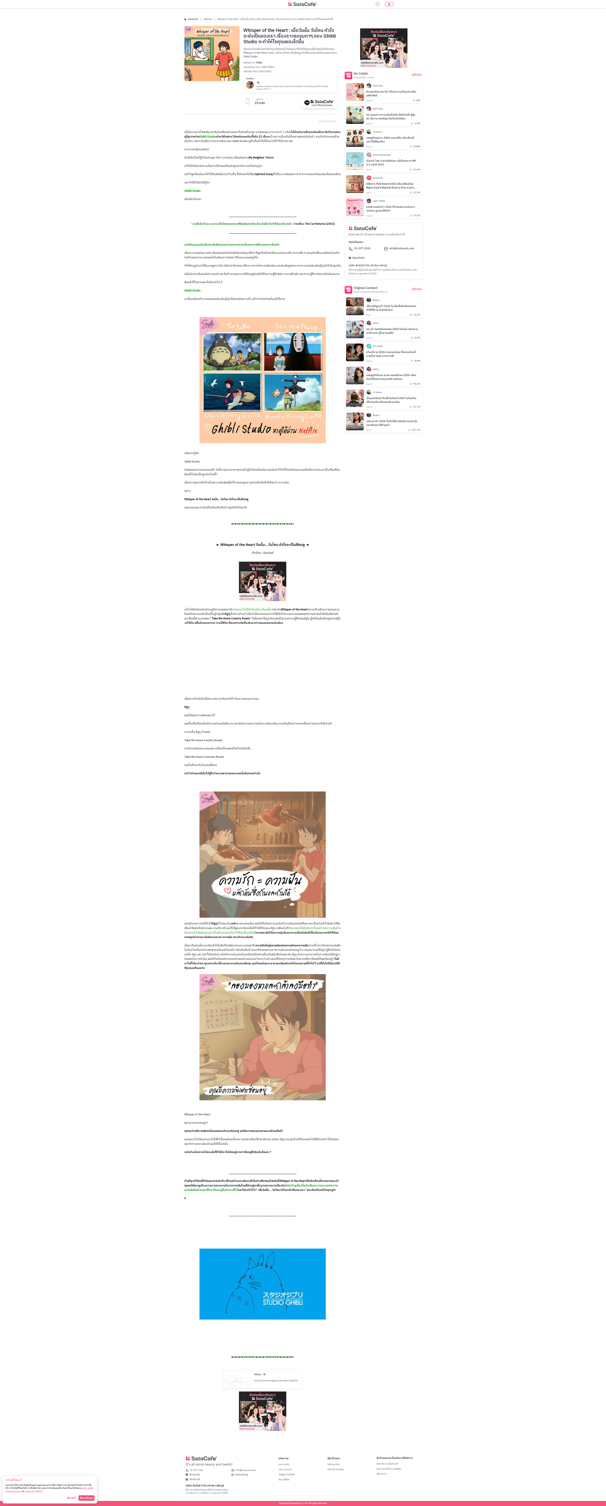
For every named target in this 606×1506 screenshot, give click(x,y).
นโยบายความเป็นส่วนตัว (387, 1464)
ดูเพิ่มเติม (417, 75)
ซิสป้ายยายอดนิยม (335, 1469)
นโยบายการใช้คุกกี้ (34, 1491)
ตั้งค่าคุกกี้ (71, 1498)
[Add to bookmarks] (247, 101)
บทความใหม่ (284, 1464)
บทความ (208, 19)
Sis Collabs (284, 1479)
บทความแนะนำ (285, 1469)
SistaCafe (193, 19)
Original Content (287, 1474)
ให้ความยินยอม (86, 1498)
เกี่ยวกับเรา (382, 1474)
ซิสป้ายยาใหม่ (333, 1464)
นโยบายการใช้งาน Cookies (389, 1469)
